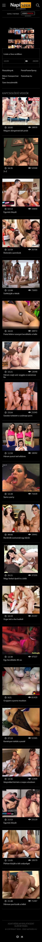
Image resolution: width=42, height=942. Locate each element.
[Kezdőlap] (20, 5)
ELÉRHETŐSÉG (21, 926)
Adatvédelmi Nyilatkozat (21, 924)
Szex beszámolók (9, 83)
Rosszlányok (7, 70)
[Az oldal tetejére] (37, 935)
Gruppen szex (21, 116)
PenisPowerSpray (29, 70)
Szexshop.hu (26, 76)
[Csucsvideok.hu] (28, 13)
